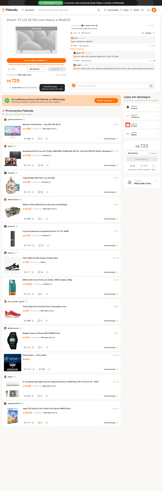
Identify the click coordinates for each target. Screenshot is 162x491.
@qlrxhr (77, 56)
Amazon (46, 155)
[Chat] (142, 10)
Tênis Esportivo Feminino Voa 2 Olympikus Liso (44, 306)
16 (41, 192)
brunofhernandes (89, 25)
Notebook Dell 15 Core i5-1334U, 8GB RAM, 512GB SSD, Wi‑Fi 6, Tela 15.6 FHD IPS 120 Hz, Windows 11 (68, 151)
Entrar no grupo (104, 100)
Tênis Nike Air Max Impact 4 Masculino (40, 258)
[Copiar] (42, 69)
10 (42, 165)
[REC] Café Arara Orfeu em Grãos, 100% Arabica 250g (47, 280)
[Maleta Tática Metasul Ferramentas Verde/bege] (12, 220)
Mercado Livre (24, 75)
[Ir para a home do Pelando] (10, 10)
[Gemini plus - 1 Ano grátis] (12, 370)
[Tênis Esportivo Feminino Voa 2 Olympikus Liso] (12, 322)
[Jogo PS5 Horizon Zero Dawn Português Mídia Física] (12, 424)
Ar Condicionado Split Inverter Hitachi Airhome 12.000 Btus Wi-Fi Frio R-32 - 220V (61, 382)
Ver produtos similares (35, 60)
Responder (85, 46)
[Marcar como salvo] (153, 165)
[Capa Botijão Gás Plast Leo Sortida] (12, 193)
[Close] (62, 86)
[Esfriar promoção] (71, 33)
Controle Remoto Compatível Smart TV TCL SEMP (46, 231)
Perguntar (87, 33)
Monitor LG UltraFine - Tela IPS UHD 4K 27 (42, 124)
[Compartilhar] (47, 139)
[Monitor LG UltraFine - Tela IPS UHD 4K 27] (12, 140)
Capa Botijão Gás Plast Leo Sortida (39, 178)
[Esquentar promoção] (79, 33)
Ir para (55, 69)
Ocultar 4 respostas (76, 49)
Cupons (142, 182)
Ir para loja (140, 159)
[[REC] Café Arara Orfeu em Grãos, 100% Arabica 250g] (12, 295)
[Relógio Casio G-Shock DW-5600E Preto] (12, 349)
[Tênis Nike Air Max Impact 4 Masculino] (12, 273)
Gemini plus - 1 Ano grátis (34, 355)
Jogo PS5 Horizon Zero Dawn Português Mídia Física (47, 408)
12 (42, 245)
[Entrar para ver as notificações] (148, 10)
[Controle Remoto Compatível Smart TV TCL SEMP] (12, 247)
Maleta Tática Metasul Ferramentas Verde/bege (45, 204)
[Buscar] (98, 10)
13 (41, 272)
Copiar (153, 153)
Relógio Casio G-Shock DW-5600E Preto (41, 333)
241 (43, 369)
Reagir (75, 46)
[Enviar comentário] (151, 86)
